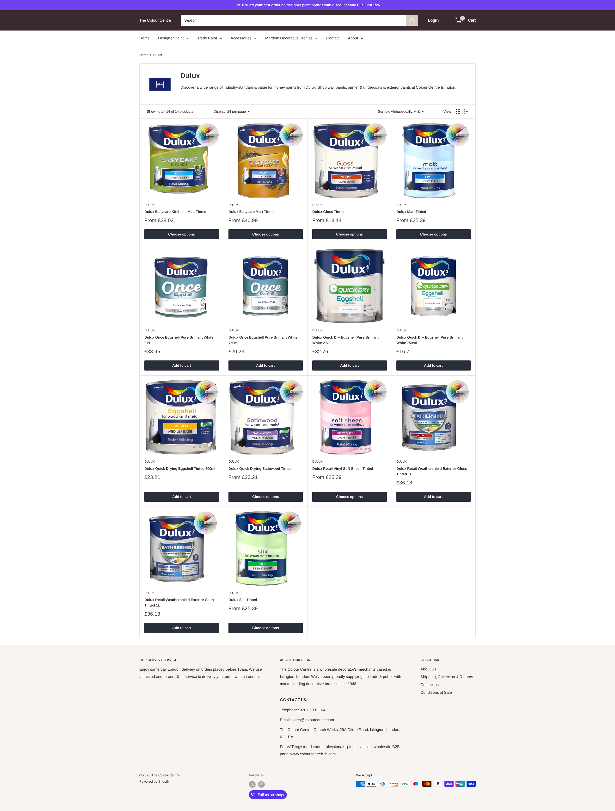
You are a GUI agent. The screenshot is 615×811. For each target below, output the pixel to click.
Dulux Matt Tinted (411, 212)
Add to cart (181, 365)
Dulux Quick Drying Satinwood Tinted (260, 468)
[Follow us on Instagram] (261, 784)
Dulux (157, 55)
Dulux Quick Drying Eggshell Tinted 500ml (179, 468)
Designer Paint (171, 38)
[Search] (412, 20)
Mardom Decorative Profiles (289, 38)
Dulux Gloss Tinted (328, 212)
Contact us (429, 685)
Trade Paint (207, 38)
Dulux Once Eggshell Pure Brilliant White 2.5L (178, 340)
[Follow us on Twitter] (252, 784)
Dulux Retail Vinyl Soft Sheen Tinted (342, 468)
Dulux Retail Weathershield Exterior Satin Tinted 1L (179, 602)
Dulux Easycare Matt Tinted (251, 212)
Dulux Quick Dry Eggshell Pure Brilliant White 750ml (429, 340)
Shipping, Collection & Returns (446, 677)
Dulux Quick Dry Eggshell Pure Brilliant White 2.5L (345, 340)
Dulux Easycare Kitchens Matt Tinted (175, 212)
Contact (332, 38)
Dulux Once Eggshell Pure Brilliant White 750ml (262, 340)
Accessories (241, 38)
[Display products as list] (466, 111)
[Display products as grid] (458, 111)
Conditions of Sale (436, 692)
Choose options (181, 234)
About (353, 38)
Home (144, 38)
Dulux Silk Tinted (242, 600)
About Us (428, 669)
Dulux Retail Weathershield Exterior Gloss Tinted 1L (431, 471)
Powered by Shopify (154, 781)
